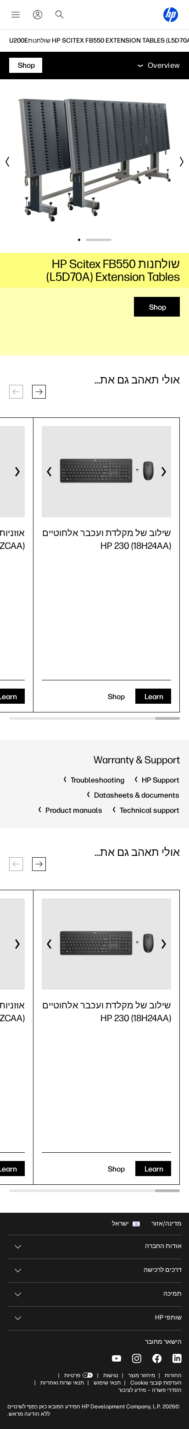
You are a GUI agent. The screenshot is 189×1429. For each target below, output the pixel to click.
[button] (39, 392)
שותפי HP (168, 1317)
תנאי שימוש (107, 1383)
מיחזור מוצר (141, 1375)
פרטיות (72, 1375)
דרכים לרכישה (163, 1270)
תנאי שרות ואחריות (61, 1383)
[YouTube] (116, 1358)
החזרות (173, 1375)
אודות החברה (163, 1246)
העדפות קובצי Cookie (156, 1383)
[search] (60, 15)
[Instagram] (136, 1358)
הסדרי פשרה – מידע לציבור (150, 1390)
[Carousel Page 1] (98, 240)
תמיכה (172, 1294)
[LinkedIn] (177, 1358)
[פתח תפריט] (16, 15)
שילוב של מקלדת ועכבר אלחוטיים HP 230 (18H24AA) (106, 539)
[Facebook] (156, 1358)
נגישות (110, 1375)
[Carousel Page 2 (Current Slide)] (79, 240)
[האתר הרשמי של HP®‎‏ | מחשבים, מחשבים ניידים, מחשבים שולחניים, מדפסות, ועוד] (171, 15)
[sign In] (38, 15)
